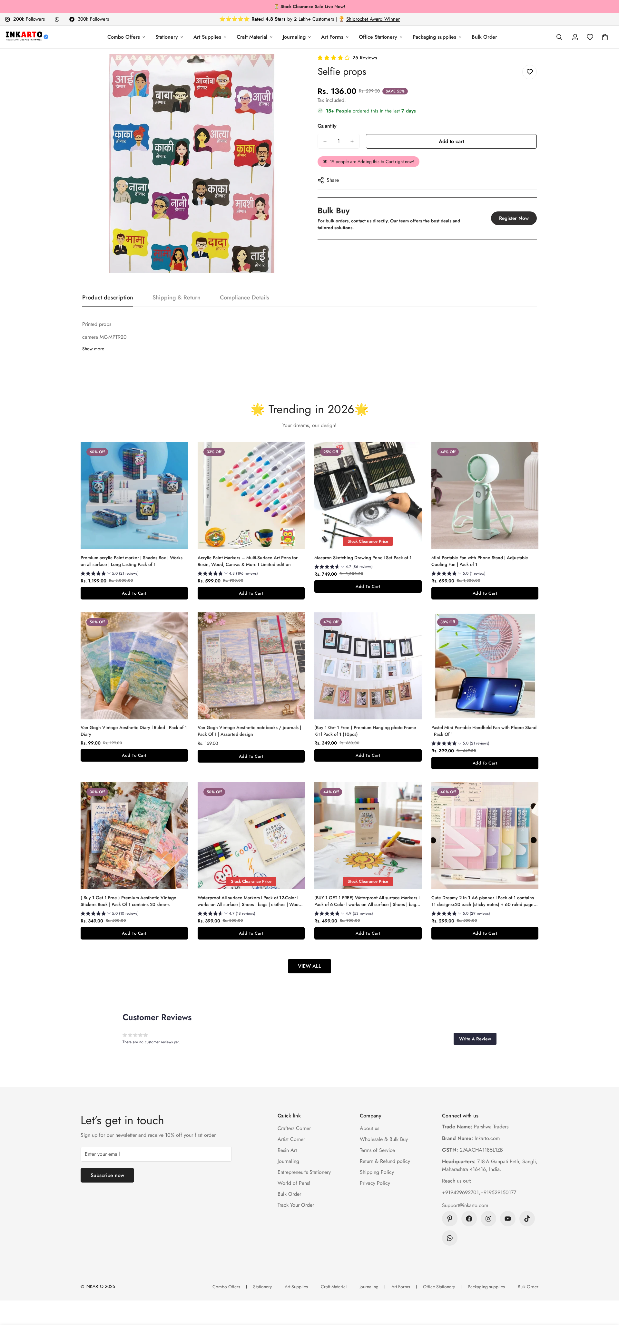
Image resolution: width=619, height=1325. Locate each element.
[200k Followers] (488, 1218)
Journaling (294, 37)
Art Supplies (207, 37)
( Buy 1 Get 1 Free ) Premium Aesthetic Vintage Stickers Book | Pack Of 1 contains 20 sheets (128, 901)
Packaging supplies (434, 37)
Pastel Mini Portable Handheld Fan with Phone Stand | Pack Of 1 (483, 730)
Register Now (514, 218)
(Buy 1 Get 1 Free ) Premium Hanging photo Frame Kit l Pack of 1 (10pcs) (365, 730)
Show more (93, 349)
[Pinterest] (449, 1218)
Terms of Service (377, 1150)
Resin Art (287, 1150)
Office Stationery (378, 37)
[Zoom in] (287, 68)
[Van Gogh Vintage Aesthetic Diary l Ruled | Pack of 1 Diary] (134, 665)
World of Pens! (294, 1183)
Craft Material (252, 37)
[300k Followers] (469, 1218)
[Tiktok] (527, 1218)
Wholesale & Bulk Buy (384, 1139)
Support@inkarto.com (465, 1205)
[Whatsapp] (57, 19)
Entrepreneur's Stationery (304, 1172)
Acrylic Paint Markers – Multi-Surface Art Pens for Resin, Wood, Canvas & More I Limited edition (248, 561)
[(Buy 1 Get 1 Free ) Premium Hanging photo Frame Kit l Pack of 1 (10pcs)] (368, 665)
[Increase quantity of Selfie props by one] (352, 141)
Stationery (166, 37)
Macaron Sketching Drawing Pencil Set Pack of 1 (363, 557)
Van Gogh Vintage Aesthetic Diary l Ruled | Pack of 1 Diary (134, 730)
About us (369, 1128)
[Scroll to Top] (606, 1289)
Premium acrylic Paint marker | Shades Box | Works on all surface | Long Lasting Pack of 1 (131, 561)
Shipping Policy (377, 1172)
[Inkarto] (26, 37)
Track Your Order (296, 1205)
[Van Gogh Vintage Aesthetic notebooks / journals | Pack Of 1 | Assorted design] (251, 665)
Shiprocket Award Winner (373, 19)
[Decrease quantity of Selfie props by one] (325, 141)
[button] (604, 37)
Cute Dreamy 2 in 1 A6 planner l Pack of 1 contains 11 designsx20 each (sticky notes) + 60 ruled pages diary (483, 901)
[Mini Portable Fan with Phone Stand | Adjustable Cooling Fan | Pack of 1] (485, 495)
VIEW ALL (309, 966)
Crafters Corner (294, 1128)
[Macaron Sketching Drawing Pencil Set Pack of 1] (368, 495)
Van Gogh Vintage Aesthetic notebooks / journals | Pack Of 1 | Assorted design (249, 730)
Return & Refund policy (385, 1161)
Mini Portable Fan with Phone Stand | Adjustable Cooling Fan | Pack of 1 (479, 561)
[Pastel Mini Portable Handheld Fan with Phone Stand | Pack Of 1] (485, 665)
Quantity (327, 126)
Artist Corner (291, 1139)
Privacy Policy (375, 1183)
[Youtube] (508, 1218)
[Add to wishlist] (529, 72)
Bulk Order (484, 37)
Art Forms (332, 37)
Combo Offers (123, 37)
